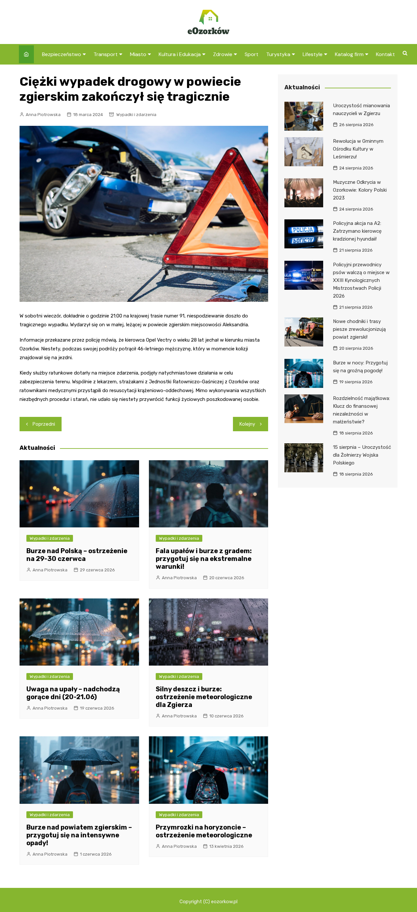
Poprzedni (44, 424)
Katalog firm (349, 54)
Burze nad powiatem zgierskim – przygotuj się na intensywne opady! (79, 835)
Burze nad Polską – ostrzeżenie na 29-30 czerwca (76, 555)
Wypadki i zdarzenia (136, 114)
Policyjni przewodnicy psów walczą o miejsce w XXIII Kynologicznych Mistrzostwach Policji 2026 (361, 280)
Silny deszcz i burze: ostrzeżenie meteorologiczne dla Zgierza (204, 697)
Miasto (138, 54)
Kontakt (385, 54)
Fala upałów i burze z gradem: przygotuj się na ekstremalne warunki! (204, 558)
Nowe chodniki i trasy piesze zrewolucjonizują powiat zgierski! (359, 329)
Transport (105, 54)
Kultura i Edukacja (180, 54)
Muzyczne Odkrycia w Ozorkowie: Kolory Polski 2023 (360, 190)
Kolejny (247, 424)
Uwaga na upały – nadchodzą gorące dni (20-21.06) (73, 693)
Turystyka (278, 54)
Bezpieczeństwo (61, 54)
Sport (251, 54)
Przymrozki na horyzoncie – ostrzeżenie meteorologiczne (204, 831)
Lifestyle (313, 54)
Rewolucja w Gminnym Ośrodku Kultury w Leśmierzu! (358, 149)
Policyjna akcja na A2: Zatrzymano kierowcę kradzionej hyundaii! (357, 231)
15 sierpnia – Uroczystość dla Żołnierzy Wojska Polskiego (362, 455)
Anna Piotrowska (43, 114)
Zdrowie (222, 54)
